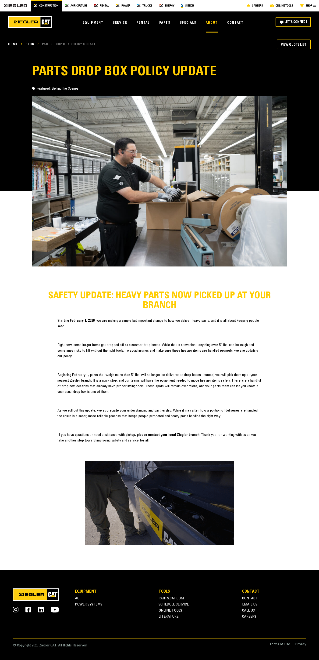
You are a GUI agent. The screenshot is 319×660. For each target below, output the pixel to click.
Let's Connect (296, 22)
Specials (188, 23)
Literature (168, 617)
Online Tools (170, 611)
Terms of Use (279, 644)
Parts (164, 23)
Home (13, 44)
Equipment (93, 23)
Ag (77, 598)
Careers (249, 617)
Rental (143, 23)
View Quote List (294, 45)
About (212, 23)
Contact (235, 23)
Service (120, 23)
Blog (29, 44)
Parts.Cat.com (171, 598)
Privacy (300, 644)
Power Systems (88, 604)
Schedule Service (174, 604)
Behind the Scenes (65, 89)
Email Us (249, 604)
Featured (43, 89)
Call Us (248, 611)
